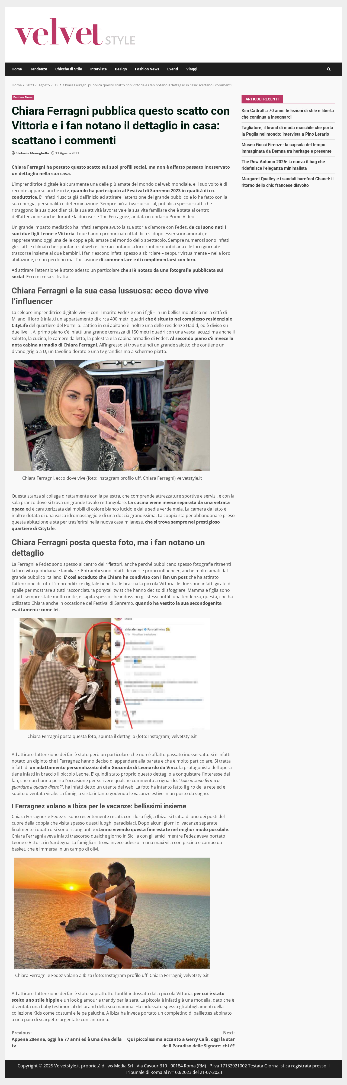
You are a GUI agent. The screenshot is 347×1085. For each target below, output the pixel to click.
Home (17, 69)
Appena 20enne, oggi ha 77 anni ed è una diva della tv (67, 1039)
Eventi (172, 69)
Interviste (98, 69)
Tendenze (38, 69)
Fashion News (147, 69)
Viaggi (191, 69)
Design (121, 69)
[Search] (328, 69)
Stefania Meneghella (32, 153)
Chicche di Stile (68, 69)
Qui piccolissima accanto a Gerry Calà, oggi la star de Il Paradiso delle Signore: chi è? (181, 1039)
